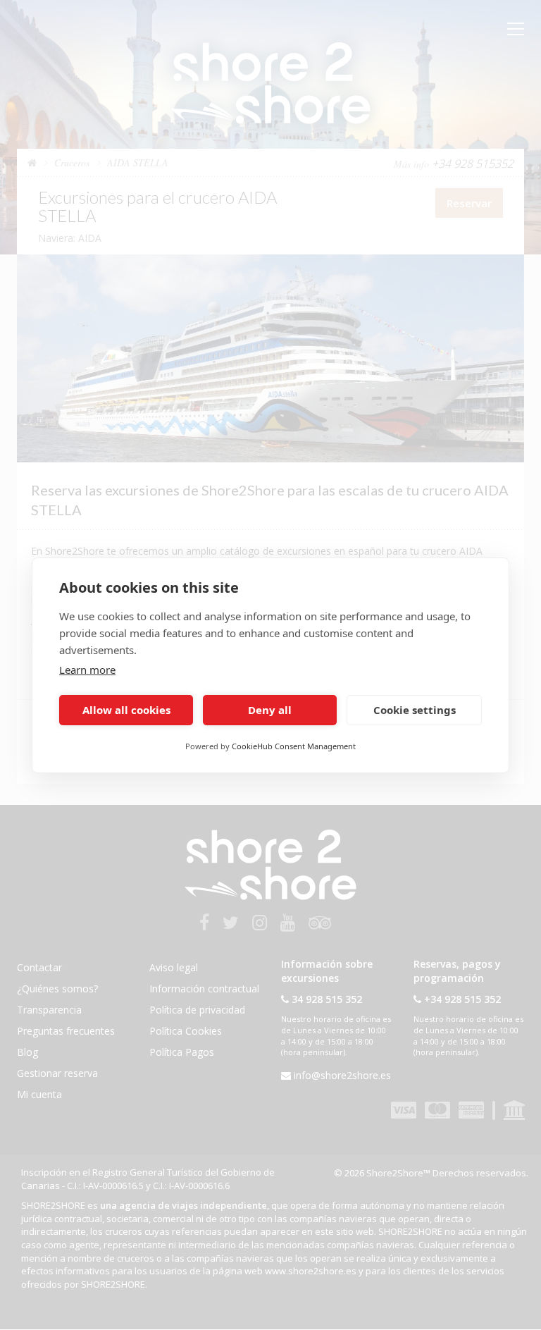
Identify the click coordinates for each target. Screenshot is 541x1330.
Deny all (270, 710)
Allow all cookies (126, 710)
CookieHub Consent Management (294, 746)
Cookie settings (414, 710)
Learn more (87, 670)
